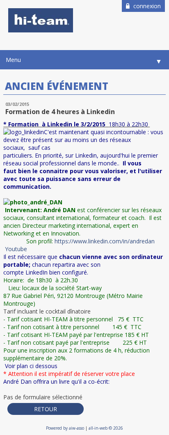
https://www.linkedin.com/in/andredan (105, 241)
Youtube (16, 249)
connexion (146, 6)
